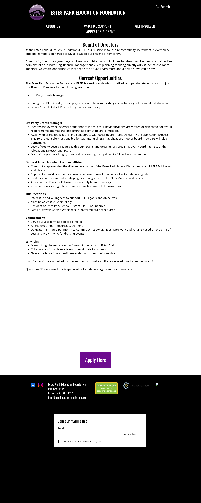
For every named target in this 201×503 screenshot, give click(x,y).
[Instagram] (41, 385)
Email (61, 428)
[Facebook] (33, 385)
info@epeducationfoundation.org (81, 269)
